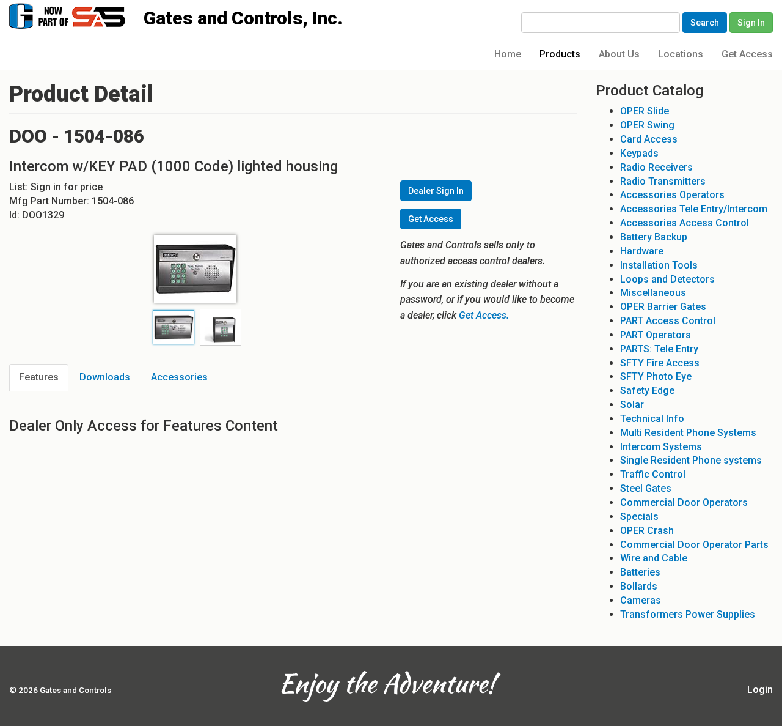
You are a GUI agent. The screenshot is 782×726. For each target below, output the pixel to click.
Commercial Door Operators (684, 502)
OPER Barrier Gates (663, 307)
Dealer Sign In (436, 191)
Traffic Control (652, 474)
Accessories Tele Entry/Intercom (693, 209)
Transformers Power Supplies (687, 614)
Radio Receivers (656, 167)
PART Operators (655, 335)
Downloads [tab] (104, 377)
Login (760, 689)
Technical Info (652, 418)
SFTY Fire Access (660, 363)
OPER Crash (647, 530)
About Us (619, 54)
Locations (680, 54)
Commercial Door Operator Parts (694, 544)
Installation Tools (659, 265)
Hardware (641, 251)
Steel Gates (645, 488)
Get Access (747, 54)
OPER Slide (644, 111)
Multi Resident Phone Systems (688, 433)
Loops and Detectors (667, 279)
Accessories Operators (672, 195)
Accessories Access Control (684, 223)
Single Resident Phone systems (691, 460)
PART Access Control (667, 321)
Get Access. (484, 315)
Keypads (639, 153)
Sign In (751, 23)
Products (559, 54)
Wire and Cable (653, 558)
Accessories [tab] (179, 377)
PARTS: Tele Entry (659, 349)
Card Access (649, 139)
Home (507, 54)
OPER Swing (647, 125)
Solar (632, 404)
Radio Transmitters (663, 181)
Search (704, 23)
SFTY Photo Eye (656, 376)
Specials (639, 516)
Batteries (640, 572)
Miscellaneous (653, 292)
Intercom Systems (661, 447)
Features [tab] (39, 377)
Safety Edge (647, 390)
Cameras (640, 600)
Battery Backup (653, 237)
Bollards (638, 586)
